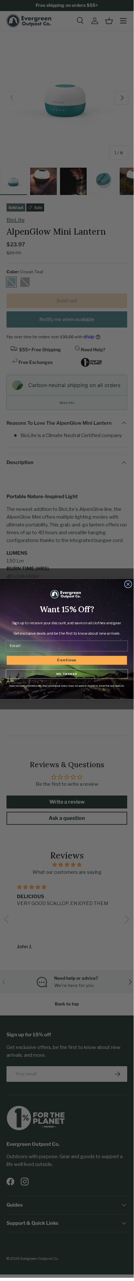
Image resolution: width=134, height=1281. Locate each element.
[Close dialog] (128, 584)
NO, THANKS (67, 673)
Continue (67, 660)
